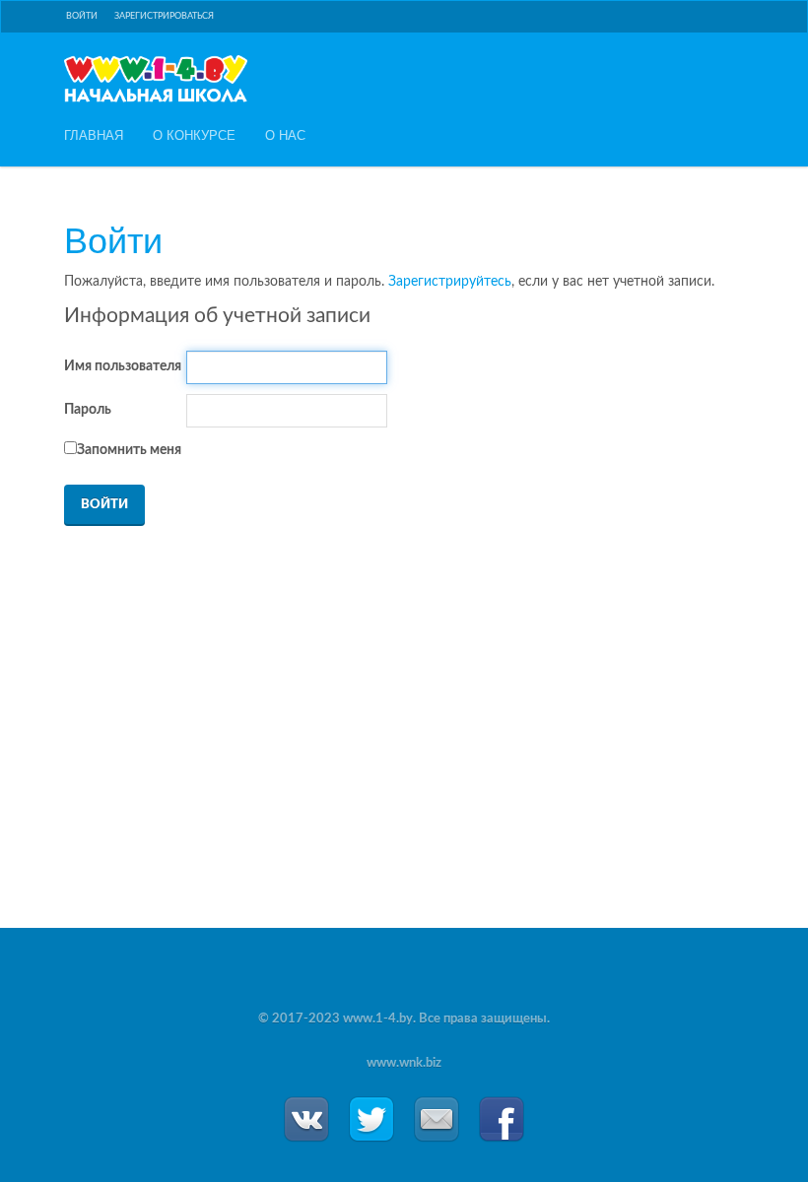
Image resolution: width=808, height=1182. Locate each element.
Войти (82, 16)
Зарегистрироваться (164, 16)
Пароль (87, 410)
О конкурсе (194, 135)
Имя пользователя (122, 366)
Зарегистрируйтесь (449, 282)
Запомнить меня (129, 450)
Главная (93, 135)
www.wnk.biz (404, 1063)
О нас (285, 135)
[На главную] (155, 78)
